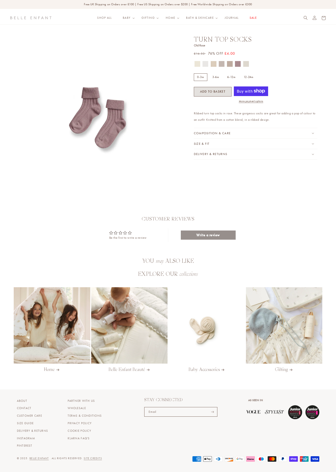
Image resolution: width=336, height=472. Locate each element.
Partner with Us (81, 401)
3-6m (215, 77)
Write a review (208, 235)
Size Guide (25, 423)
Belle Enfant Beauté (127, 370)
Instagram (26, 438)
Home (170, 18)
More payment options (251, 101)
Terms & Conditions (85, 416)
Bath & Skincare (200, 18)
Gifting (148, 18)
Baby (127, 18)
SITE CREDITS (93, 458)
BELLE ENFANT (39, 458)
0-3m (200, 77)
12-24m (248, 77)
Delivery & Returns (32, 431)
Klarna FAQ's (79, 438)
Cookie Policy (79, 431)
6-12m (231, 77)
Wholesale (77, 408)
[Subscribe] (212, 412)
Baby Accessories (204, 370)
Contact (24, 408)
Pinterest (24, 446)
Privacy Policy (80, 423)
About (22, 401)
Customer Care (29, 416)
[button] (126, 17)
